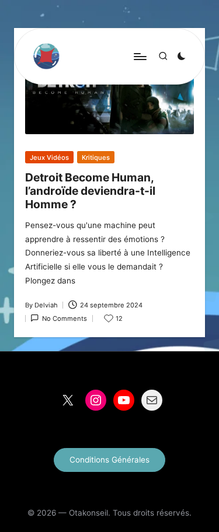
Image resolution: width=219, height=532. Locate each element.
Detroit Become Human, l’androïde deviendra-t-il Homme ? (90, 190)
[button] (109, 459)
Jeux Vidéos (49, 157)
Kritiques (96, 157)
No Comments (64, 318)
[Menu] (139, 56)
